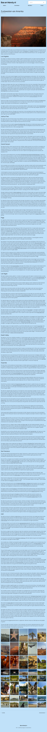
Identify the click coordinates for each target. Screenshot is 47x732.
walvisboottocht (23, 523)
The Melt (17, 494)
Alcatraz (28, 483)
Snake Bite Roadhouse (37, 139)
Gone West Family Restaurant (31, 261)
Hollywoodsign (4, 89)
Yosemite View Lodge (20, 384)
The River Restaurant (17, 385)
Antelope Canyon (17, 253)
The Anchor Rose (19, 562)
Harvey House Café (16, 178)
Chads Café (9, 602)
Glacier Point (3, 400)
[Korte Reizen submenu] (19, 5)
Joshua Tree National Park (20, 124)
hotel (16, 76)
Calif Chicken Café (17, 79)
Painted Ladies (43, 507)
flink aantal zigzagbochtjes (32, 496)
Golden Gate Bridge (21, 483)
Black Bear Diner (40, 312)
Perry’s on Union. (33, 511)
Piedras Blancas (35, 552)
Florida (31, 51)
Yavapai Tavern (39, 214)
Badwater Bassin (7, 342)
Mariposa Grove (27, 407)
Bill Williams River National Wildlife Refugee (30, 154)
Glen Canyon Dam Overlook (21, 248)
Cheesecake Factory (15, 112)
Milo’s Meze (17, 475)
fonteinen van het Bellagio (24, 320)
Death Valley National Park (30, 338)
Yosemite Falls (33, 431)
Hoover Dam (40, 326)
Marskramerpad (42, 712)
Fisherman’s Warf (25, 484)
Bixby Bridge (38, 543)
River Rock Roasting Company (23, 296)
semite (34, 366)
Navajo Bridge (9, 230)
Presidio (16, 468)
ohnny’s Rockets (33, 96)
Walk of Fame (16, 95)
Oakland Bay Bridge (15, 461)
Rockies (26, 51)
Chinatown (14, 488)
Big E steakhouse (17, 192)
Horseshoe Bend (15, 266)
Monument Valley (38, 243)
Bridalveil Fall (31, 443)
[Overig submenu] (43, 5)
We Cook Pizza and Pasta (19, 168)
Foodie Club (38, 220)
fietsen (11, 480)
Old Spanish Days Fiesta (36, 596)
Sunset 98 (18, 247)
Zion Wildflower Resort (26, 295)
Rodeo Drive (42, 100)
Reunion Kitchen (18, 578)
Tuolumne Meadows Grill (18, 373)
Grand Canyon (34, 160)
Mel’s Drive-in (18, 516)
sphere (10, 319)
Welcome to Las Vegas (25, 322)
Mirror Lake (25, 424)
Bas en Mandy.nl (8, 2)
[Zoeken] (43, 2)
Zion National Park (40, 277)
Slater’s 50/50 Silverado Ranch (17, 332)
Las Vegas (30, 309)
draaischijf (33, 491)
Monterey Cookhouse (20, 538)
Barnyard (3, 239)
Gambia (3, 712)
